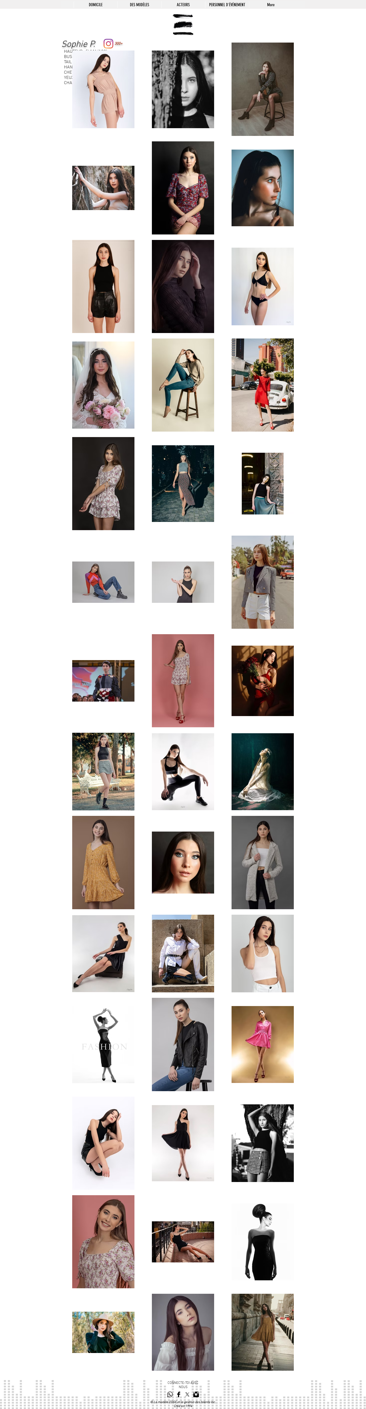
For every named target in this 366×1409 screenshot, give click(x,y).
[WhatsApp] (170, 1394)
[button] (139, 4)
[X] (187, 1394)
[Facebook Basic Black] (179, 1394)
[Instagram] (108, 44)
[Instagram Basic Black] (196, 1394)
